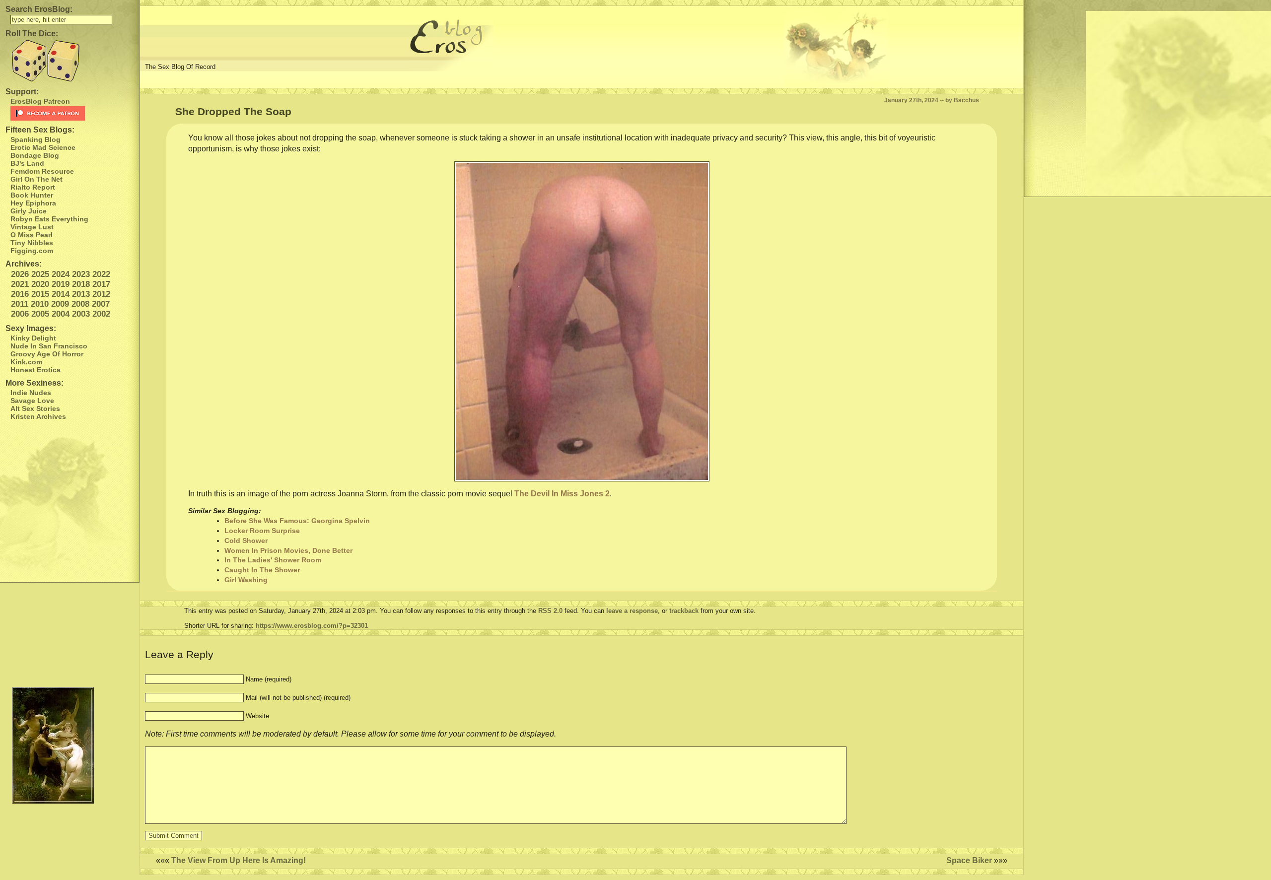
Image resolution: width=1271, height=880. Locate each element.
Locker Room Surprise (262, 531)
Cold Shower (246, 540)
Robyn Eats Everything (49, 219)
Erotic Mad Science (42, 147)
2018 (81, 284)
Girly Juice (28, 211)
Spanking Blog (35, 139)
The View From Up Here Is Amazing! (238, 860)
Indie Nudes (30, 393)
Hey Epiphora (33, 203)
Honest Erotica (35, 370)
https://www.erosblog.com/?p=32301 (312, 625)
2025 (40, 274)
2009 (60, 304)
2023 (81, 274)
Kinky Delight (33, 338)
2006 (20, 314)
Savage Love (32, 401)
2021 (20, 284)
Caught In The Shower (262, 570)
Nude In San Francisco (48, 346)
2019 (61, 284)
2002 (101, 314)
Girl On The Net (36, 179)
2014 (61, 294)
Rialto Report (32, 187)
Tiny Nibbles (31, 243)
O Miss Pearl (31, 235)
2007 (101, 304)
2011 (19, 304)
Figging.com (31, 251)
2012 (101, 294)
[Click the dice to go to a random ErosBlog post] (69, 60)
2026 (20, 274)
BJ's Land (27, 163)
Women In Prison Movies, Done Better (288, 550)
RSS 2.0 (550, 610)
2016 (20, 294)
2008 (80, 304)
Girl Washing (246, 580)
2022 (101, 274)
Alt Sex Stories (35, 408)
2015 (40, 294)
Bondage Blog (34, 155)
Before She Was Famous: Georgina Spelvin (297, 521)
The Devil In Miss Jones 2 (562, 493)
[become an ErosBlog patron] (72, 113)
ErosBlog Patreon (40, 101)
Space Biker (969, 860)
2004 (61, 314)
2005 (40, 314)
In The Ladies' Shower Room (272, 560)
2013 (81, 294)
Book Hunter (31, 195)
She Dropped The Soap (233, 111)
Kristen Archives (38, 416)
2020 (40, 284)
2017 (101, 284)
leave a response (632, 610)
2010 (40, 304)
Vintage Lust (32, 227)
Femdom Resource (42, 171)
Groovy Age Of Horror (46, 354)
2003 (81, 314)
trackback (684, 610)
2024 (61, 274)
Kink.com (26, 362)
